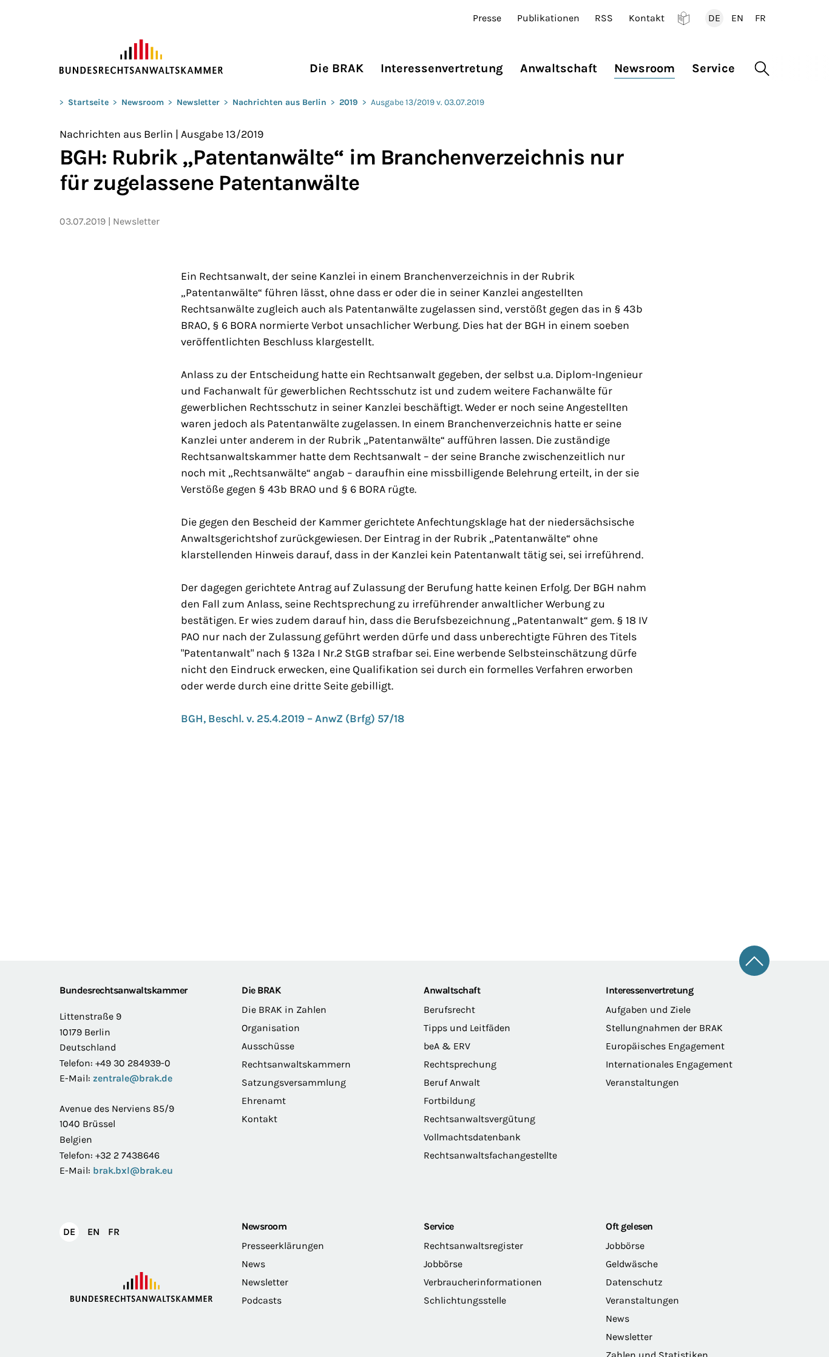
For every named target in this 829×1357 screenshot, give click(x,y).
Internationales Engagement (669, 1064)
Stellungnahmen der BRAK (664, 1028)
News (253, 1264)
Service (439, 1226)
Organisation (271, 1028)
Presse (487, 18)
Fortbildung (449, 1100)
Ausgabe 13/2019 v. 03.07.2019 (427, 102)
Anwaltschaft (452, 990)
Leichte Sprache (683, 18)
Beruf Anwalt (452, 1082)
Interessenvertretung (649, 990)
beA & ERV (447, 1046)
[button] (341, 65)
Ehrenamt (264, 1100)
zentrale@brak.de (132, 1078)
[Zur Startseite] (141, 57)
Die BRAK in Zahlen (284, 1009)
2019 (348, 102)
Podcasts (262, 1300)
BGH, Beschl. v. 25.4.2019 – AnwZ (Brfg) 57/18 (292, 718)
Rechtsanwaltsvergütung (479, 1119)
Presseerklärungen (283, 1245)
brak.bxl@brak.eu (133, 1170)
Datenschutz (634, 1282)
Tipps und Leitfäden (467, 1028)
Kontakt (647, 18)
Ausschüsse (268, 1046)
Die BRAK (261, 990)
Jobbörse (443, 1264)
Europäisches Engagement (665, 1046)
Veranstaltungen (642, 1082)
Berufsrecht (449, 1009)
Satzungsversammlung (294, 1082)
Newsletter (198, 102)
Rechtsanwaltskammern (296, 1064)
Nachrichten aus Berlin (279, 102)
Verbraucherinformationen (483, 1282)
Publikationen (548, 18)
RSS (604, 18)
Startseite (88, 102)
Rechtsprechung (460, 1064)
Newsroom (142, 102)
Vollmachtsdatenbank (472, 1137)
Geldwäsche (632, 1264)
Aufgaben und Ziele (648, 1009)
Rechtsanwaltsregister (473, 1245)
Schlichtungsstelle (465, 1300)
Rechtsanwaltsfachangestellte (490, 1155)
